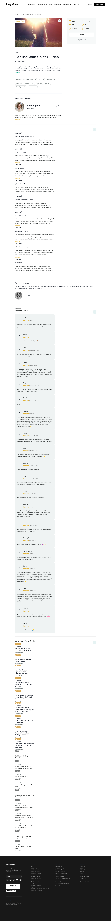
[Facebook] (20, 880)
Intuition (41, 79)
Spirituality (19, 83)
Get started (99, 4)
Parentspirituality (21, 87)
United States (30, 108)
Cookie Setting (11, 890)
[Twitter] (14, 880)
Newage (47, 83)
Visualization (32, 87)
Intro (82, 34)
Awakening (19, 79)
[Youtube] (17, 880)
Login (90, 4)
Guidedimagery (29, 83)
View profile (56, 106)
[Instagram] (7, 880)
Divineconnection (31, 79)
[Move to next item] (94, 129)
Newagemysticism (52, 79)
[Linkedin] (10, 880)
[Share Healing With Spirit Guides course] (59, 20)
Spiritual (39, 83)
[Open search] (85, 4)
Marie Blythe (21, 61)
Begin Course (81, 40)
